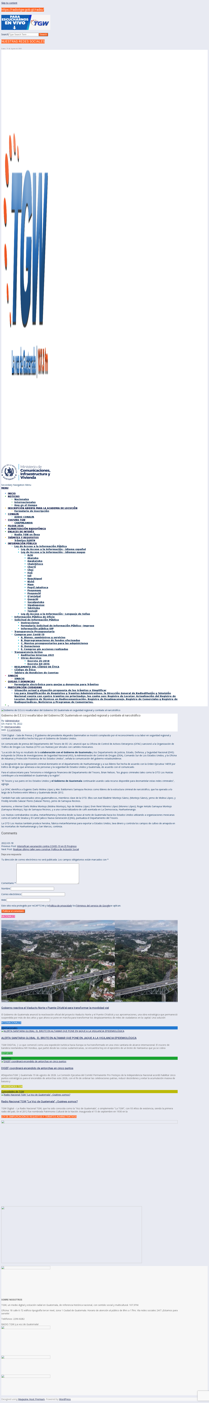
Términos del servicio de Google (93, 905)
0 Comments (14, 729)
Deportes (6, 1058)
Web (3, 899)
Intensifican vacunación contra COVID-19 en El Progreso (47, 846)
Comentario (8, 883)
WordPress (65, 1399)
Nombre (5, 888)
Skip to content (9, 2)
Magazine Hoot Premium (31, 1399)
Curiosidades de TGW (12, 1091)
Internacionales (12, 726)
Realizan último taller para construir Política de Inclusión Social (46, 849)
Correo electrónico (11, 894)
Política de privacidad (60, 905)
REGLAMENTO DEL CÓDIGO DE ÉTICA (36, 666)
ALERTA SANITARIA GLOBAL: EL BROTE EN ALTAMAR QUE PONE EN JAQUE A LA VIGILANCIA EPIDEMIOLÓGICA (69, 1038)
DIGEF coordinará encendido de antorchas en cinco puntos (37, 1068)
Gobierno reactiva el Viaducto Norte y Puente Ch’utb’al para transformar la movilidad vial (55, 1007)
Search (4, 34)
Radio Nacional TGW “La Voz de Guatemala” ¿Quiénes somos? (39, 1101)
